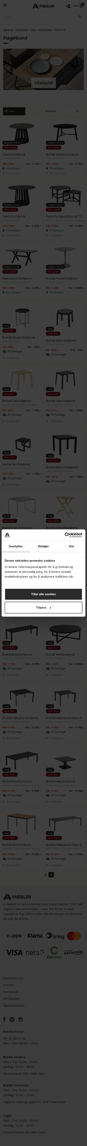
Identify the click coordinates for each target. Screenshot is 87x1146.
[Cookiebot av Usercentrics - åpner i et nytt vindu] (64, 535)
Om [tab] (71, 546)
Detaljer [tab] (43, 546)
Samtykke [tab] (16, 546)
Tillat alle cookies (43, 594)
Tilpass (41, 607)
